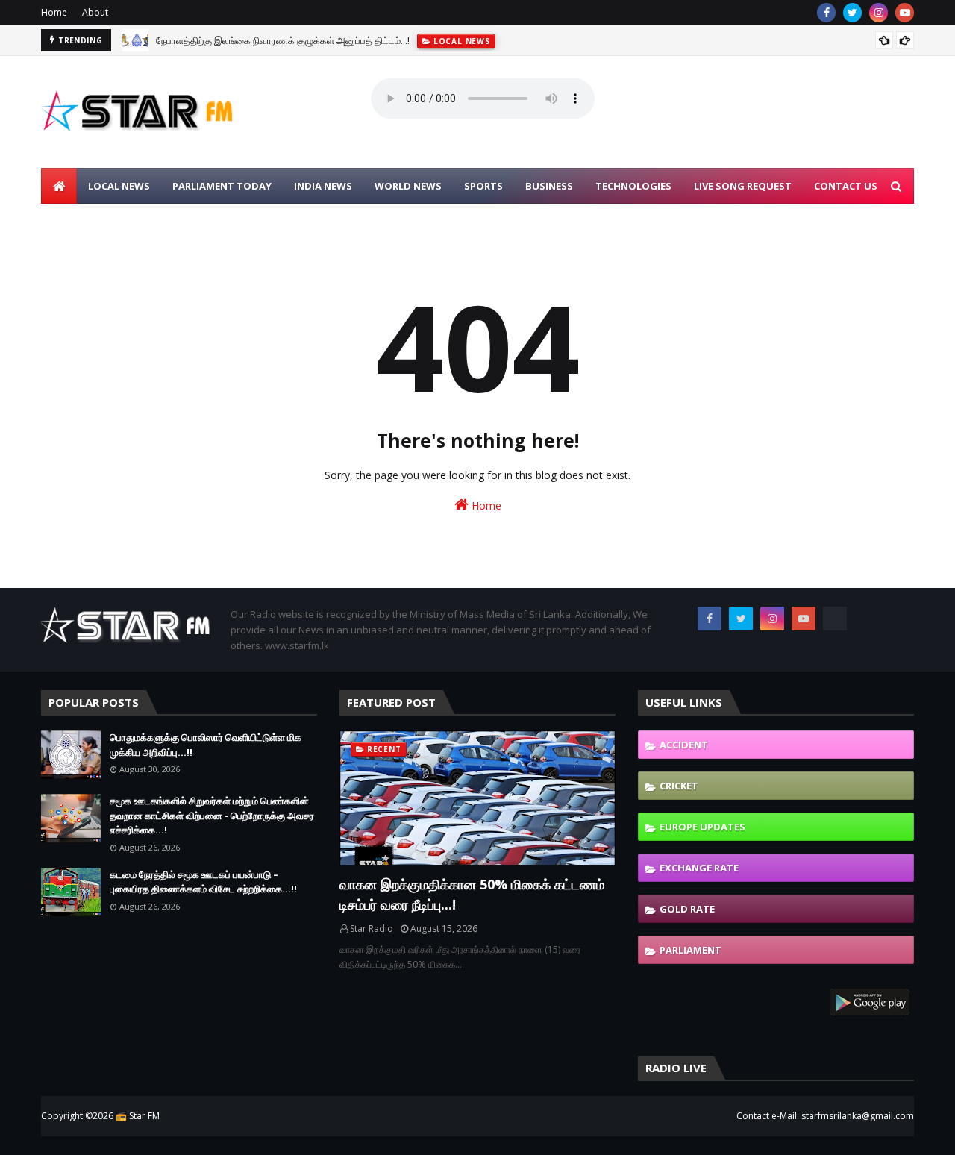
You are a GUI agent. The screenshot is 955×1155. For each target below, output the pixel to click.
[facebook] (826, 12)
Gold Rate (687, 908)
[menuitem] (59, 186)
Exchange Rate (699, 867)
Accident (684, 744)
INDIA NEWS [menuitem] (323, 185)
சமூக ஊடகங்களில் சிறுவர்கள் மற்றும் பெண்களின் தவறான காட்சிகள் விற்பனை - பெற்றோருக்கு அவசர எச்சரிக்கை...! (212, 815)
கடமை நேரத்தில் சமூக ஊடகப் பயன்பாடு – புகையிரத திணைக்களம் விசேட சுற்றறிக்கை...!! (203, 882)
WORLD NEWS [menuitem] (408, 185)
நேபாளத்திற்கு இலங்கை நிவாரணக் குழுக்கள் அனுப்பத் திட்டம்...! (283, 40)
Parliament (690, 950)
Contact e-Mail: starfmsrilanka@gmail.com (825, 1115)
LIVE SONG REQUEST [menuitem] (743, 185)
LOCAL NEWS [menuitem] (119, 185)
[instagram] (878, 12)
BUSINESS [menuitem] (549, 185)
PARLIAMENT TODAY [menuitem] (222, 185)
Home (54, 12)
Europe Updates (702, 826)
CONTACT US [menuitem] (845, 185)
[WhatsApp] (835, 618)
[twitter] (852, 12)
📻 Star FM (138, 1115)
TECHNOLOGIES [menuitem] (633, 185)
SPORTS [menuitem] (483, 185)
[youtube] (904, 12)
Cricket (679, 785)
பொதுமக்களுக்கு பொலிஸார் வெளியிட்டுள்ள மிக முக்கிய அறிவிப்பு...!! (205, 744)
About (95, 12)
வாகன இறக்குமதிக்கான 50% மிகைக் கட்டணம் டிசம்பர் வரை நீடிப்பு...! (471, 894)
